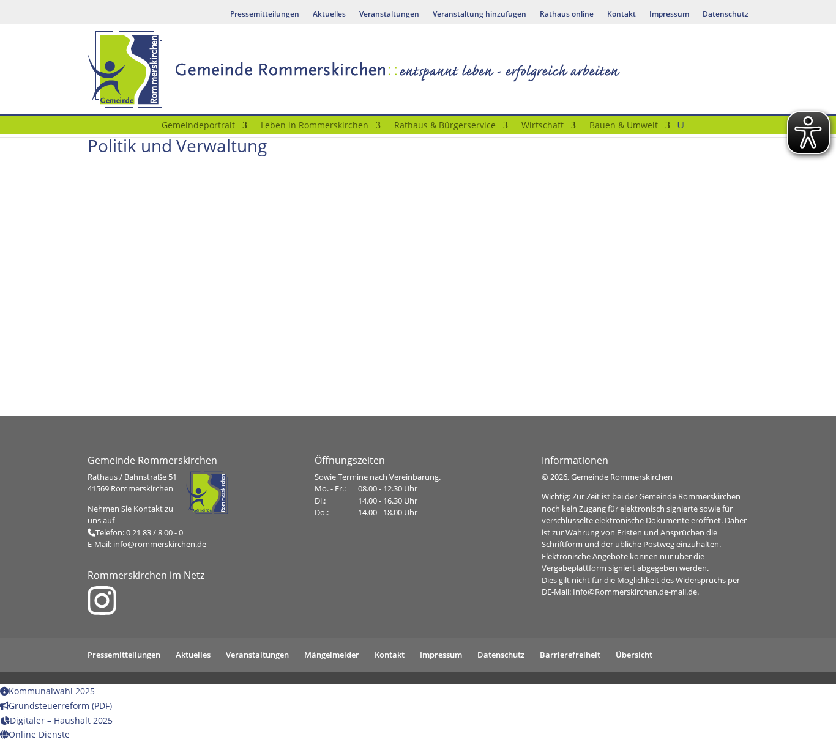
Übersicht (634, 654)
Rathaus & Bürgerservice (445, 126)
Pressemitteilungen (264, 14)
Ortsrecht (418, 259)
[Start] (147, 127)
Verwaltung (645, 259)
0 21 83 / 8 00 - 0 (154, 532)
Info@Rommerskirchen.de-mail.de (635, 591)
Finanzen (417, 392)
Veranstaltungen (389, 14)
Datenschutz (725, 14)
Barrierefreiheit (570, 654)
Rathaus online (567, 14)
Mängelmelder (331, 654)
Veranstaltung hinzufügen (479, 14)
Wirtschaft (542, 126)
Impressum (669, 14)
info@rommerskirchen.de (159, 543)
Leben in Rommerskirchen (314, 126)
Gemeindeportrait (198, 126)
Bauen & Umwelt (623, 126)
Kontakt (621, 14)
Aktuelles (329, 14)
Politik (191, 259)
